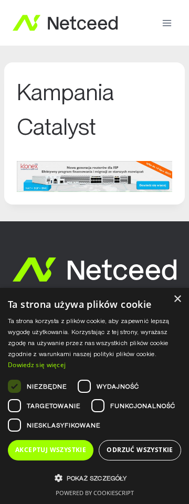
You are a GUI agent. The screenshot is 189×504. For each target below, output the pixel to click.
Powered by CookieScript (95, 493)
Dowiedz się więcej (37, 364)
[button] (94, 478)
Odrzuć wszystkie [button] (140, 449)
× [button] (177, 299)
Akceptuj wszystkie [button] (50, 449)
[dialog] (94, 396)
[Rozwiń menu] (166, 23)
